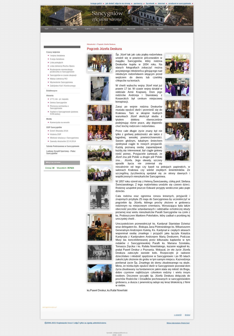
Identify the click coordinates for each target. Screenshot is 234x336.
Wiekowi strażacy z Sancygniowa (64, 138)
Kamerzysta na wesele (60, 122)
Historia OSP (55, 134)
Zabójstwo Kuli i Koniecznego (63, 86)
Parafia (115, 29)
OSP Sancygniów (54, 127)
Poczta (146, 29)
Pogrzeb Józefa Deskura (106, 44)
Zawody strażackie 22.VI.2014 (63, 141)
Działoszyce (51, 91)
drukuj (187, 315)
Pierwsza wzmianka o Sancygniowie (59, 107)
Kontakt (160, 29)
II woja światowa (57, 59)
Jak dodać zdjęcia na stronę (118, 3)
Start (46, 29)
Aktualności (91, 44)
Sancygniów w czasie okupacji (63, 75)
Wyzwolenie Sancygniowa (61, 82)
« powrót (177, 315)
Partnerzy (138, 3)
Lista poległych (56, 62)
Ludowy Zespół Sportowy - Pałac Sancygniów (61, 152)
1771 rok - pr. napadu (59, 99)
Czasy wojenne (53, 52)
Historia (49, 95)
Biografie (60, 29)
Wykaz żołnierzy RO (58, 79)
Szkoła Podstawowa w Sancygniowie (62, 146)
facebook (150, 3)
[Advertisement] (62, 40)
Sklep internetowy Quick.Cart (178, 323)
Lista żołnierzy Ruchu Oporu (62, 66)
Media (49, 119)
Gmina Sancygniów (58, 102)
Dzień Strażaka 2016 (59, 131)
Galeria (88, 29)
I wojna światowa (57, 55)
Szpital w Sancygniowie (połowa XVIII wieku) (64, 113)
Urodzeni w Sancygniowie (179, 3)
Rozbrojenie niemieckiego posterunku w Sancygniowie (62, 70)
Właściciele (131, 29)
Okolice (102, 29)
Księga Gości (96, 3)
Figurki (74, 29)
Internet (161, 3)
